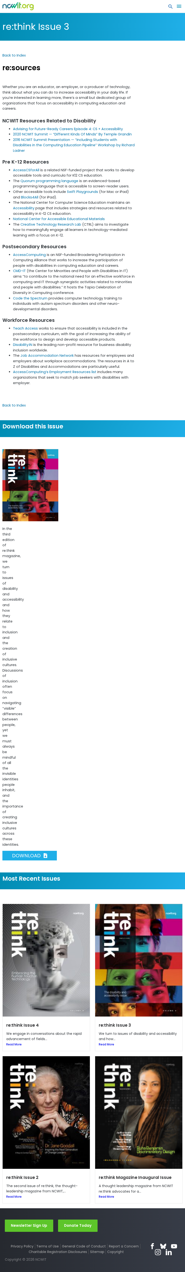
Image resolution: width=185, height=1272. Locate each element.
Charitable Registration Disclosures (58, 1251)
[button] (170, 7)
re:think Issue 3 (35, 26)
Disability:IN (22, 344)
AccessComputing (29, 254)
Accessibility (23, 208)
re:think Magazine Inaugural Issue (135, 1177)
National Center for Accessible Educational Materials (59, 218)
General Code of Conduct (84, 1246)
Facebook (152, 1246)
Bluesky (163, 1246)
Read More (14, 1044)
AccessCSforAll (26, 170)
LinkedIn (169, 1252)
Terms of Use (47, 1246)
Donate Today (78, 1225)
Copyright (115, 1251)
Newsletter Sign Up (29, 1225)
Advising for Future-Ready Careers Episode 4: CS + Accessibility (68, 129)
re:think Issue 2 (22, 1177)
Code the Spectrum (30, 298)
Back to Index (14, 55)
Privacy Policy (22, 1246)
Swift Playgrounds (82, 191)
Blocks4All (29, 197)
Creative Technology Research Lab (50, 224)
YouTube (174, 1246)
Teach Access (25, 328)
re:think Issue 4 (22, 1025)
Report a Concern (124, 1246)
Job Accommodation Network (47, 355)
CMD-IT (19, 270)
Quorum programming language (49, 180)
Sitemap (97, 1251)
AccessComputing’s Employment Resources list (54, 371)
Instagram (158, 1252)
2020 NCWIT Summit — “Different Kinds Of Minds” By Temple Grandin (72, 134)
